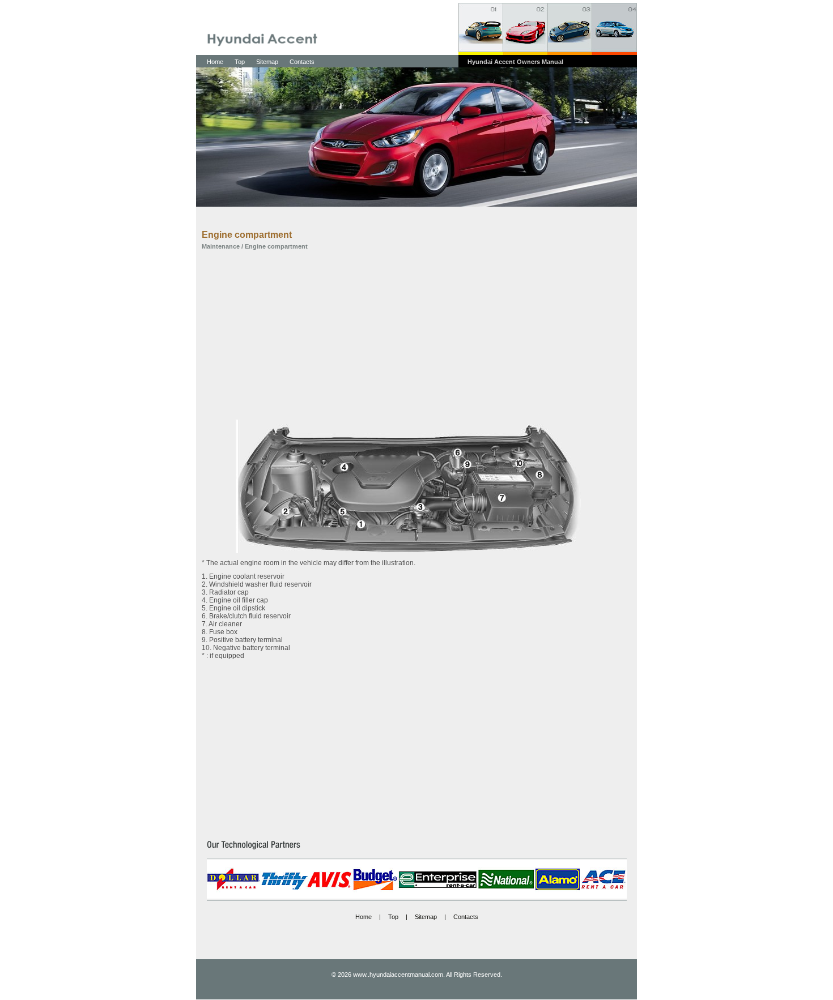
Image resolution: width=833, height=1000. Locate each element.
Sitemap (267, 61)
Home (215, 61)
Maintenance (221, 246)
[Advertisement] (408, 334)
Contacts (302, 61)
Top (240, 61)
